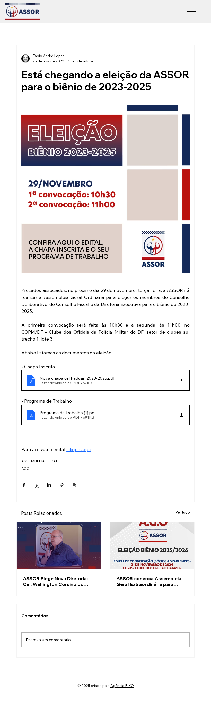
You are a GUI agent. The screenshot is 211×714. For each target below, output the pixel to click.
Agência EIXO (122, 685)
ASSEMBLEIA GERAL (39, 461)
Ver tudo (182, 512)
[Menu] (191, 11)
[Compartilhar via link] (61, 485)
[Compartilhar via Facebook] (23, 485)
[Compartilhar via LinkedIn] (49, 485)
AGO (25, 468)
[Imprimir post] (74, 485)
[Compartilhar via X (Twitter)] (36, 485)
